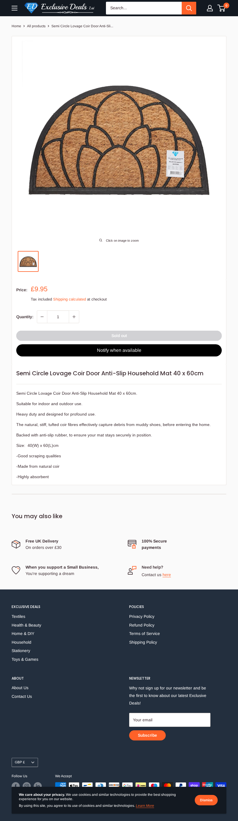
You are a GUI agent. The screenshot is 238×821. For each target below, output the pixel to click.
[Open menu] (14, 8)
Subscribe (147, 735)
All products (36, 26)
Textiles (18, 616)
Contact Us (22, 696)
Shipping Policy (143, 642)
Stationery (21, 650)
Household (21, 642)
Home (16, 26)
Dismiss (206, 800)
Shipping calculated (69, 299)
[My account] (210, 8)
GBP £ (20, 762)
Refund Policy (141, 625)
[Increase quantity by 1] (74, 317)
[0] (221, 8)
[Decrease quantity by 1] (42, 317)
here (167, 574)
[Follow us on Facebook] (16, 786)
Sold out (119, 335)
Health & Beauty (26, 625)
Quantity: (24, 316)
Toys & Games (25, 659)
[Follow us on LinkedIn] (38, 786)
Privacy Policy (141, 616)
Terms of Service (144, 633)
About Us (20, 687)
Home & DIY (23, 633)
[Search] (189, 8)
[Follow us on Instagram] (27, 786)
